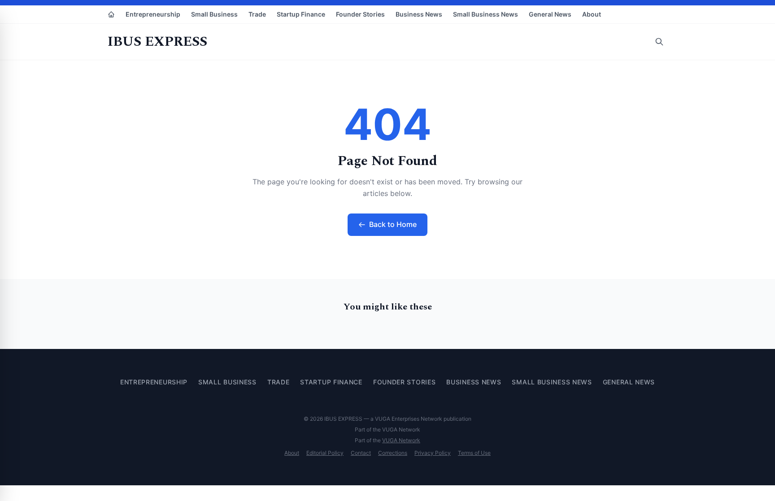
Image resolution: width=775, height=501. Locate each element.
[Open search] (659, 42)
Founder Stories (360, 14)
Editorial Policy (325, 452)
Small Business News (485, 14)
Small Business (214, 14)
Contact (361, 452)
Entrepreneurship (153, 14)
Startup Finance (301, 14)
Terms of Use (474, 452)
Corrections (392, 452)
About (591, 14)
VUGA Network (401, 440)
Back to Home (393, 224)
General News (550, 14)
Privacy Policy (432, 452)
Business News (419, 14)
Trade (257, 14)
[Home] (111, 14)
